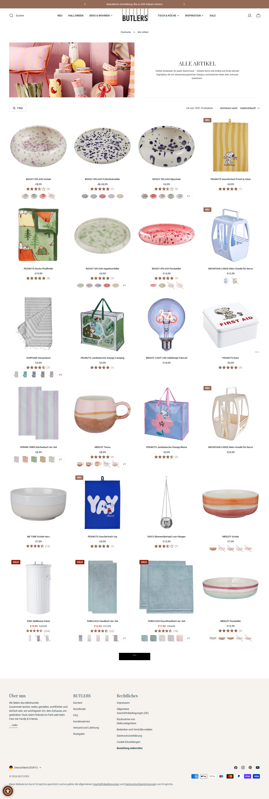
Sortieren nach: (229, 108)
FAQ (75, 715)
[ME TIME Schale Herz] (38, 502)
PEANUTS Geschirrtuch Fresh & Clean (231, 179)
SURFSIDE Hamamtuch (38, 358)
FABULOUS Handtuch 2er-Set (102, 621)
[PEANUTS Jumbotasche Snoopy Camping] (102, 324)
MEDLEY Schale (230, 536)
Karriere (77, 702)
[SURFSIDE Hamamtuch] (38, 324)
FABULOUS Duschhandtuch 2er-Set (166, 621)
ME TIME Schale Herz (38, 536)
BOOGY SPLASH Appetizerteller (102, 268)
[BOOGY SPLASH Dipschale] (166, 145)
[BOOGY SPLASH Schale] (38, 145)
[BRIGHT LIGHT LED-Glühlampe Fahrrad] (166, 324)
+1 (188, 196)
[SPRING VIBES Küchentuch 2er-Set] (38, 413)
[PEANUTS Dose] (230, 324)
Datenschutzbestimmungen (140, 784)
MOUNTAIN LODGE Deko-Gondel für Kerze (230, 268)
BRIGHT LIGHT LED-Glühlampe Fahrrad (166, 358)
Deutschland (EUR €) (26, 767)
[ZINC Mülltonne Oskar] (38, 587)
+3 (60, 374)
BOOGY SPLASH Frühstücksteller (102, 179)
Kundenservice (81, 721)
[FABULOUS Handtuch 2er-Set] (102, 587)
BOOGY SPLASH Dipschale (166, 179)
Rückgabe (79, 733)
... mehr (13, 725)
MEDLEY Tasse (102, 447)
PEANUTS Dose (230, 358)
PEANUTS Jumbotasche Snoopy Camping (102, 358)
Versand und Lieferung (86, 727)
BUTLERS (23, 776)
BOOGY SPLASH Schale (38, 179)
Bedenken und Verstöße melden (134, 729)
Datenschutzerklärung (129, 735)
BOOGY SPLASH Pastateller (166, 268)
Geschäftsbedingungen (106, 784)
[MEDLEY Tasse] (102, 413)
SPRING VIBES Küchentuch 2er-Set (38, 447)
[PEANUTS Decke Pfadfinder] (38, 234)
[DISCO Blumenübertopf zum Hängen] (166, 502)
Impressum (123, 702)
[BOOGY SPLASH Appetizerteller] (102, 234)
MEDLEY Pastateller (230, 621)
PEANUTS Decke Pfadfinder (38, 268)
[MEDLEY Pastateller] (230, 587)
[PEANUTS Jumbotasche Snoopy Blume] (166, 413)
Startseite (126, 32)
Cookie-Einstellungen (128, 741)
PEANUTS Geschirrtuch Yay (102, 536)
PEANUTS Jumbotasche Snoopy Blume (166, 447)
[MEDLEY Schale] (230, 502)
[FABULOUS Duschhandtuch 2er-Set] (166, 587)
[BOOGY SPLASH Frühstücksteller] (102, 145)
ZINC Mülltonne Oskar (38, 621)
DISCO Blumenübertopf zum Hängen (166, 536)
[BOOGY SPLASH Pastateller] (166, 234)
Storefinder (79, 709)
